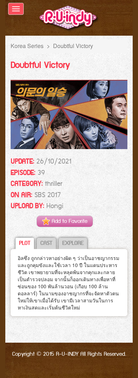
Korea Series (27, 46)
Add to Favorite (68, 221)
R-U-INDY (69, 19)
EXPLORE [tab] (73, 243)
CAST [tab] (46, 243)
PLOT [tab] (24, 243)
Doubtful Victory (73, 46)
